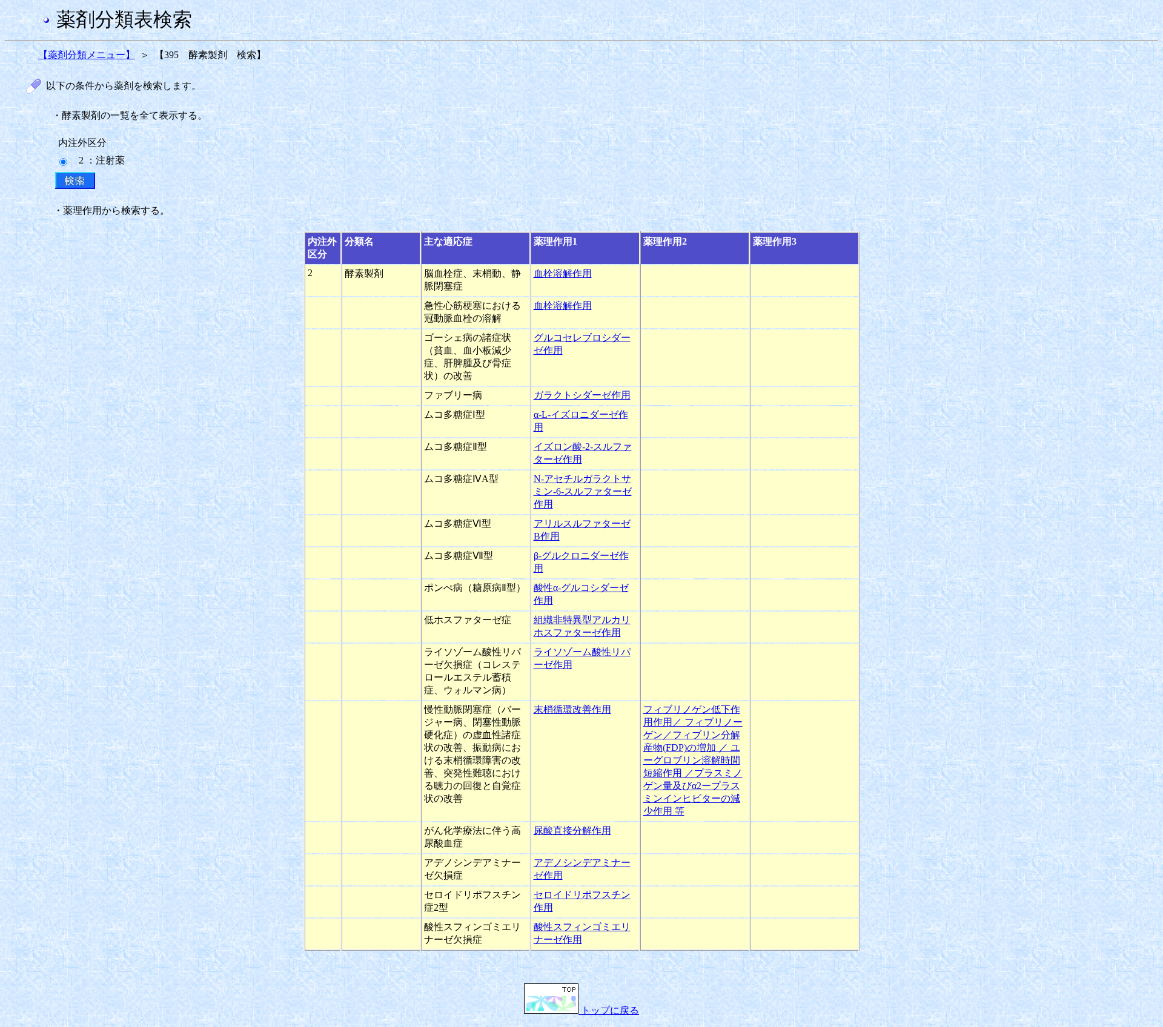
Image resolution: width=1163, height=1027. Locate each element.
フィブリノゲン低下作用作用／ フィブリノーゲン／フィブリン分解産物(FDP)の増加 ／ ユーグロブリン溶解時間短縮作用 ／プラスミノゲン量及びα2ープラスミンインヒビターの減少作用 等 (693, 760)
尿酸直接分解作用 (572, 830)
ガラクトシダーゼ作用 (582, 395)
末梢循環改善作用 (572, 709)
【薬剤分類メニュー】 (86, 55)
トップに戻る (608, 1010)
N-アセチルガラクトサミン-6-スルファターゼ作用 (583, 491)
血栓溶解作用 (563, 273)
